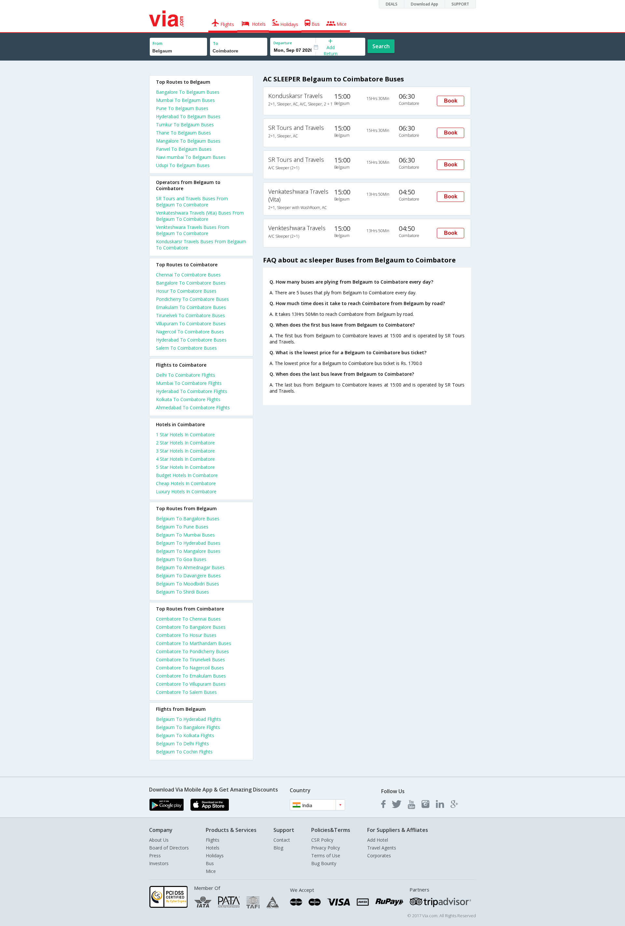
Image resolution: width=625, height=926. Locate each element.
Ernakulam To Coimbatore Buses (191, 307)
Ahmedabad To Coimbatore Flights (193, 407)
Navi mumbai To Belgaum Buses (191, 157)
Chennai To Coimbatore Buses (188, 275)
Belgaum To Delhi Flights (182, 743)
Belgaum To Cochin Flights (184, 752)
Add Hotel (377, 840)
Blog (278, 848)
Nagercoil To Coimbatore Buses (190, 332)
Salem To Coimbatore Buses (186, 348)
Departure (282, 42)
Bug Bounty (323, 863)
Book (450, 101)
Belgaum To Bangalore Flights (188, 727)
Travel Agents (381, 848)
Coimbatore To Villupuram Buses (191, 684)
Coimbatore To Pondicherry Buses (192, 651)
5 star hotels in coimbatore (185, 467)
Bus (210, 863)
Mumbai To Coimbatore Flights (189, 383)
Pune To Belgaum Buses (182, 108)
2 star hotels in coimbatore (185, 443)
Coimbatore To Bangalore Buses (191, 627)
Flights (212, 840)
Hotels (212, 848)
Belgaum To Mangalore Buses (188, 551)
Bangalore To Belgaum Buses (187, 92)
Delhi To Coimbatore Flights (185, 375)
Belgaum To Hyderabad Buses (188, 543)
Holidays (215, 855)
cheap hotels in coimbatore (186, 483)
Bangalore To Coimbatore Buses (191, 283)
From (157, 43)
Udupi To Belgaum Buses (183, 165)
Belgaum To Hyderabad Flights (188, 719)
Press (155, 855)
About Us (159, 840)
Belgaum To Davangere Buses (188, 575)
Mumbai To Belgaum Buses (185, 100)
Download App (424, 4)
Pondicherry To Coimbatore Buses (192, 299)
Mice (211, 871)
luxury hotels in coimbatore (186, 491)
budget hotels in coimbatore (187, 475)
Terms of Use (325, 855)
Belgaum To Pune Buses (182, 527)
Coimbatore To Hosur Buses (186, 635)
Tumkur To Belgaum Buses (185, 124)
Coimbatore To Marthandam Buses (193, 643)
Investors (159, 863)
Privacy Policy (325, 848)
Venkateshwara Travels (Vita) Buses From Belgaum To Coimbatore (200, 216)
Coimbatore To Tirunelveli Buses (190, 659)
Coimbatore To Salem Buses (186, 692)
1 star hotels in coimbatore (185, 434)
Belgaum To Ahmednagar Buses (190, 567)
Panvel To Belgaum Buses (184, 149)
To (215, 43)
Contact (281, 840)
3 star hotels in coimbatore (185, 451)
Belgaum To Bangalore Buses (187, 518)
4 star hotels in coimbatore (185, 459)
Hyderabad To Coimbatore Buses (191, 340)
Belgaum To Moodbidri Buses (187, 584)
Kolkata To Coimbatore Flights (188, 399)
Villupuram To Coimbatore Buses (191, 323)
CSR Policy (322, 840)
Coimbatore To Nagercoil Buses (190, 668)
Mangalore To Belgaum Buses (188, 141)
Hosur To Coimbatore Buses (186, 291)
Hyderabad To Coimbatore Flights (191, 391)
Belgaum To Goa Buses (181, 559)
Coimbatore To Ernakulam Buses (191, 676)
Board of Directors (169, 848)
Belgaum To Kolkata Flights (185, 735)
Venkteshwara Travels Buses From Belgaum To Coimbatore (192, 230)
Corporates (379, 855)
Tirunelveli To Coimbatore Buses (190, 315)
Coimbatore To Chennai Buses (188, 619)
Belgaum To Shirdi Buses (182, 592)
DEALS (391, 4)
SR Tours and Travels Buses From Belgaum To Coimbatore (192, 201)
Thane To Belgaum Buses (183, 133)
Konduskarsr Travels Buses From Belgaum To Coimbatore (201, 244)
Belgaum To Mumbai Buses (185, 535)
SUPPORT (460, 4)
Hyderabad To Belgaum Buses (188, 116)
